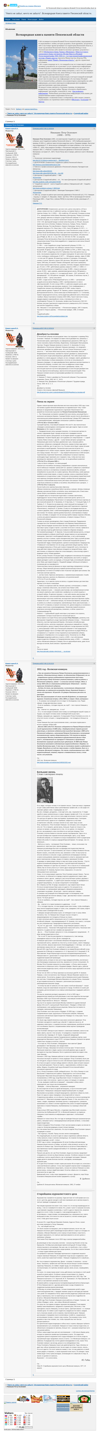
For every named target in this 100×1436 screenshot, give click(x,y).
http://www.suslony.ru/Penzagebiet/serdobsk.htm (52, 316)
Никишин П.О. (37, 203)
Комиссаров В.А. (11, 129)
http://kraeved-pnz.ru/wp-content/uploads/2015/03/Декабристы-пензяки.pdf (61, 392)
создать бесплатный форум (85, 1391)
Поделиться (37, 128)
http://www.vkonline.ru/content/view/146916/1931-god (54, 762)
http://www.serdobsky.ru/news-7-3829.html (46, 188)
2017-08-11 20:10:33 (47, 663)
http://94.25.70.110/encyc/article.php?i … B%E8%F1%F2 (51, 160)
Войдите (19, 109)
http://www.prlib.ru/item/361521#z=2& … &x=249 (48, 173)
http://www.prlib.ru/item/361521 (42, 171)
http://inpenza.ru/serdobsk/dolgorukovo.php (46, 164)
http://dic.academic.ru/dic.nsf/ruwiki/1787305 (47, 182)
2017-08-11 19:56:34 (47, 328)
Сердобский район (81, 113)
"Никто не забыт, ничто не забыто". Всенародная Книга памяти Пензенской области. (39, 113)
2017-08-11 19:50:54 (47, 128)
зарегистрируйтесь (31, 109)
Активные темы (10, 23)
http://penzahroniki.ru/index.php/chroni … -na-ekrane (53, 651)
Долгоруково (37, 177)
